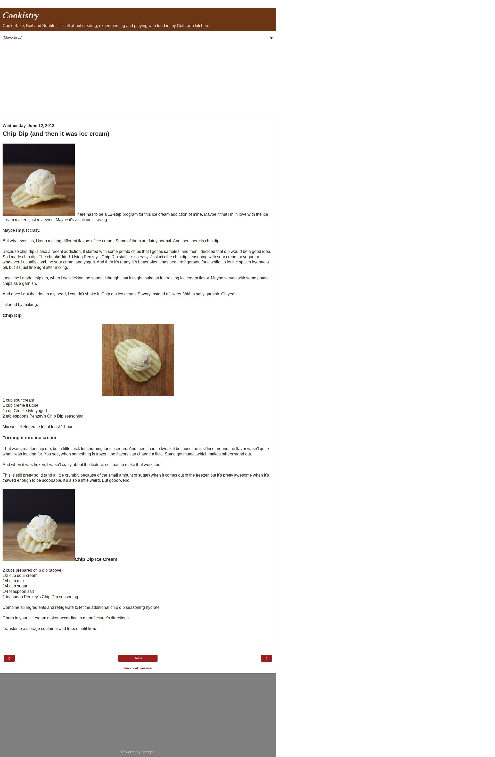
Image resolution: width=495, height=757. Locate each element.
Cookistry (21, 15)
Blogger (148, 752)
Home (138, 658)
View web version (138, 668)
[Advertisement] (138, 80)
